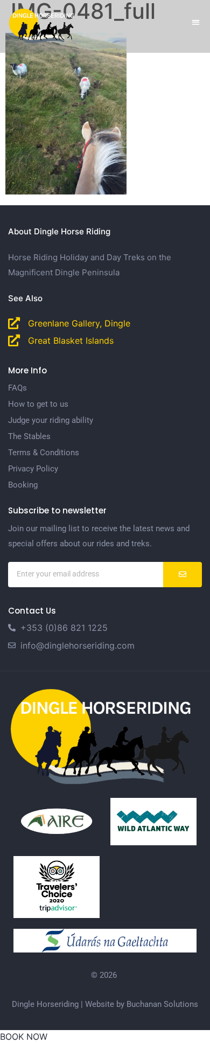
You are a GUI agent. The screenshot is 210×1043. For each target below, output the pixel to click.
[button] (196, 22)
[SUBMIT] (182, 574)
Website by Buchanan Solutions (141, 1004)
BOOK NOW (23, 1036)
